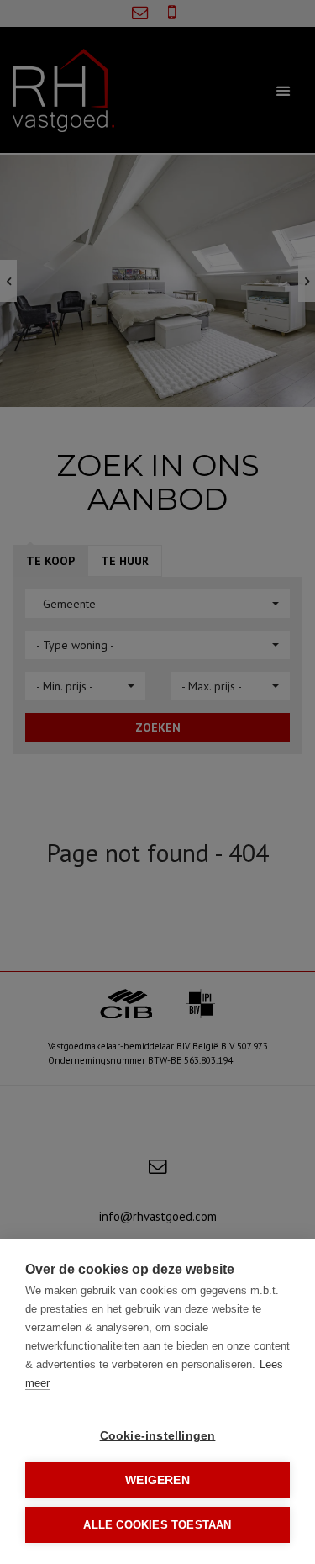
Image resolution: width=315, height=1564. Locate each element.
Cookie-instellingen (158, 1435)
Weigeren (157, 1480)
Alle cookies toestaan (157, 1525)
